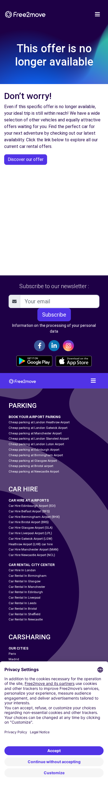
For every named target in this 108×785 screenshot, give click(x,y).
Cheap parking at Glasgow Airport (33, 461)
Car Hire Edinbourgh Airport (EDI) (32, 506)
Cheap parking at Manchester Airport (35, 433)
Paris (12, 654)
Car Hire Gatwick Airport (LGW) (30, 539)
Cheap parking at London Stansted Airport (39, 438)
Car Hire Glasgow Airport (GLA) (31, 528)
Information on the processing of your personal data (54, 328)
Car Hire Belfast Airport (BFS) (29, 511)
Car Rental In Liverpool (24, 597)
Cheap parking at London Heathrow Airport (39, 422)
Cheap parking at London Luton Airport (36, 444)
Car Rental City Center (32, 565)
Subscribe (54, 314)
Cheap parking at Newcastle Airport (34, 471)
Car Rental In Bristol (23, 609)
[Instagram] (68, 345)
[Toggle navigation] (97, 14)
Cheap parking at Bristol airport (31, 466)
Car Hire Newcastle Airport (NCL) (32, 555)
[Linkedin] (54, 345)
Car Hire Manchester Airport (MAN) (33, 549)
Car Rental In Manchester (27, 587)
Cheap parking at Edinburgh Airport (34, 450)
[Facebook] (39, 345)
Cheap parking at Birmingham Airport (36, 455)
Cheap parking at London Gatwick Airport (38, 428)
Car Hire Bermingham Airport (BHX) (34, 517)
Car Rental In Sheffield (24, 614)
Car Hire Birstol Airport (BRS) (29, 522)
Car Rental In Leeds (23, 603)
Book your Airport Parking (35, 417)
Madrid (14, 659)
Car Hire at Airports (29, 500)
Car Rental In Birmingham (28, 576)
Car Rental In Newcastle (26, 619)
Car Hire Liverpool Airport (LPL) (30, 533)
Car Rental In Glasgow (24, 581)
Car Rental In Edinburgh (26, 592)
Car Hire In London (22, 570)
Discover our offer (25, 159)
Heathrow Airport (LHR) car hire (31, 544)
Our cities (19, 648)
